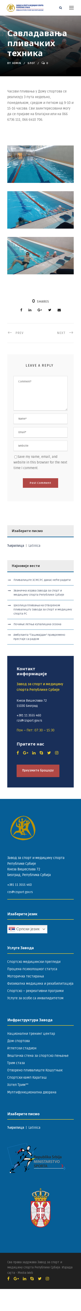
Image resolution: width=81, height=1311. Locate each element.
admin (16, 63)
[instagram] (56, 752)
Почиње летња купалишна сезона (37, 624)
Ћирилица (16, 546)
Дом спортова (18, 1041)
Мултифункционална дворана (31, 1092)
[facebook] (18, 752)
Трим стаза (16, 1063)
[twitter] (49, 752)
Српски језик (27, 929)
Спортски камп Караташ (27, 1078)
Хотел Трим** (17, 1085)
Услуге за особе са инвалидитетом (35, 998)
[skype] (41, 752)
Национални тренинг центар (31, 1034)
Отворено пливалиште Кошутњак (35, 1070)
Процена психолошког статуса (32, 969)
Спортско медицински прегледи (33, 962)
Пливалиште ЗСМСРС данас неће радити (42, 580)
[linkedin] (34, 752)
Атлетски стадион (22, 1048)
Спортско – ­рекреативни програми (35, 991)
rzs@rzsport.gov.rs (20, 892)
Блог (31, 63)
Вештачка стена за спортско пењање (38, 1056)
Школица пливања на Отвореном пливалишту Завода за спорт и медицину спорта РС (43, 609)
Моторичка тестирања (25, 976)
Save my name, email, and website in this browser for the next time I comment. (40, 462)
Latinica (34, 546)
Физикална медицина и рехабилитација (40, 984)
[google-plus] (25, 752)
